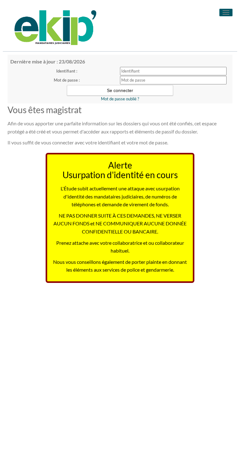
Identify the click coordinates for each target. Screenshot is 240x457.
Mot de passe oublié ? (120, 98)
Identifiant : (66, 70)
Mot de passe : (67, 80)
